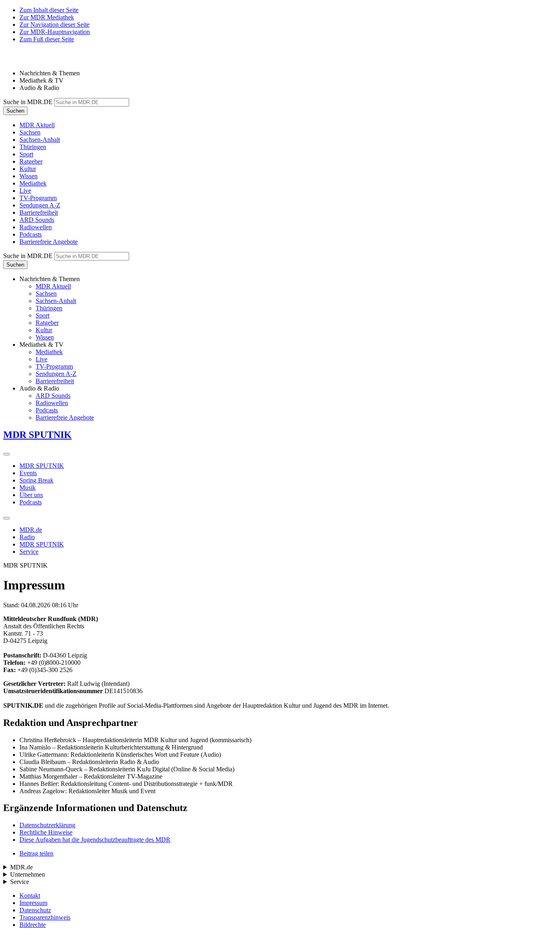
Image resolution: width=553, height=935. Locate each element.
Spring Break (36, 480)
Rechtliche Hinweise (45, 832)
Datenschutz (35, 910)
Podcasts (30, 502)
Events (28, 473)
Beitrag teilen (36, 853)
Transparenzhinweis (44, 917)
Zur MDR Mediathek (46, 17)
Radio (27, 537)
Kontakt (29, 895)
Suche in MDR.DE (28, 101)
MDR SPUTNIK (41, 465)
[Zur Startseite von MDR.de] (20, 59)
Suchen (15, 111)
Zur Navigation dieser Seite (54, 24)
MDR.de (30, 529)
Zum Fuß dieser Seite (46, 39)
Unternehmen (27, 874)
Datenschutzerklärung (47, 825)
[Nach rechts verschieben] (6, 454)
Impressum (33, 902)
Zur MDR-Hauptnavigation (54, 31)
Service (28, 551)
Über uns (31, 494)
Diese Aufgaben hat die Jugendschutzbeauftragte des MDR (94, 839)
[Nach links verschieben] (6, 518)
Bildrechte (32, 924)
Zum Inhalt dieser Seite (49, 9)
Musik (27, 487)
